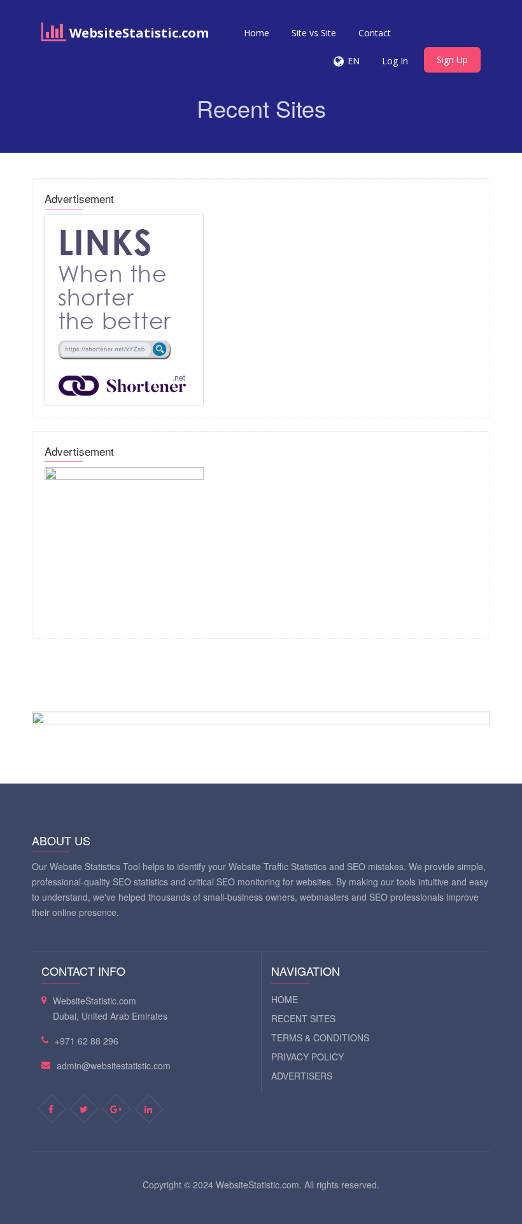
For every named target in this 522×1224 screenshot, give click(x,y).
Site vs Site (314, 33)
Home (256, 33)
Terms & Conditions (320, 1037)
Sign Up (452, 59)
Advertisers (301, 1075)
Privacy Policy (307, 1056)
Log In (395, 61)
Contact (374, 33)
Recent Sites (303, 1018)
